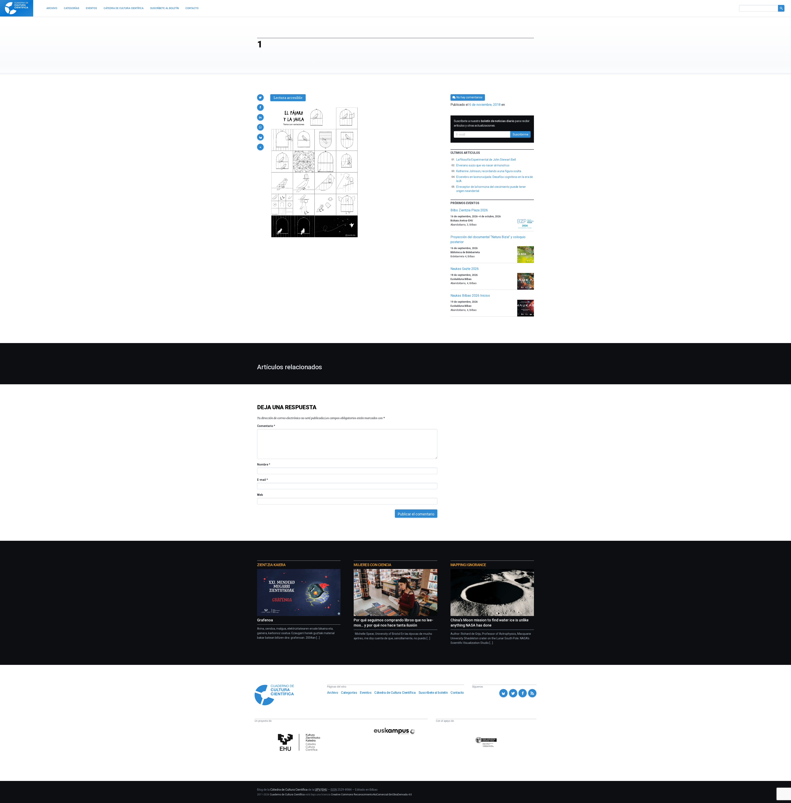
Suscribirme (520, 134)
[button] (260, 97)
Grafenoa (265, 620)
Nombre (263, 464)
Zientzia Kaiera (271, 565)
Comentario (266, 426)
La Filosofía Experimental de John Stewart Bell (486, 159)
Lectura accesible (288, 98)
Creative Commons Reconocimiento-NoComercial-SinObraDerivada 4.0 (371, 794)
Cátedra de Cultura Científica (394, 693)
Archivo (332, 693)
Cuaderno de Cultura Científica (287, 794)
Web (260, 494)
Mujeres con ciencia (372, 565)
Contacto (457, 693)
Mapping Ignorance (468, 565)
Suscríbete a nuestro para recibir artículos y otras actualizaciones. (492, 123)
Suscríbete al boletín (433, 693)
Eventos (365, 693)
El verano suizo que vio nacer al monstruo (482, 165)
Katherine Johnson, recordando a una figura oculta (488, 171)
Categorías (349, 693)
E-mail (262, 479)
